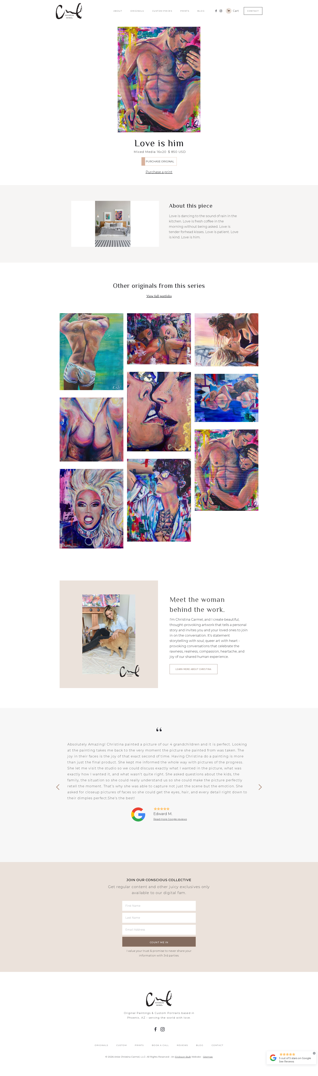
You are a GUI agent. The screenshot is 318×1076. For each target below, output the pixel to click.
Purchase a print (159, 172)
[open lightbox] (159, 79)
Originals (137, 11)
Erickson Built (183, 1056)
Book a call (160, 1045)
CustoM (121, 1045)
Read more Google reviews (170, 819)
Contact (253, 11)
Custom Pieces (162, 11)
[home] (82, 10)
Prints (184, 11)
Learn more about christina (193, 669)
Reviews (182, 1045)
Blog (201, 11)
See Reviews (286, 1061)
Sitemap (208, 1056)
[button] (232, 10)
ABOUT (117, 11)
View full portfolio (159, 296)
